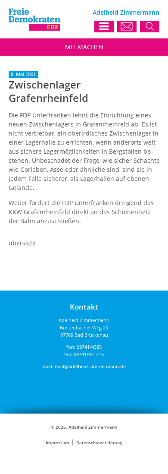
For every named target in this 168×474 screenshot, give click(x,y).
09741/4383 (89, 347)
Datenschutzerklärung (99, 443)
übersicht (22, 243)
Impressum (57, 443)
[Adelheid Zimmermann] (34, 28)
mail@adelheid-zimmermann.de (90, 366)
